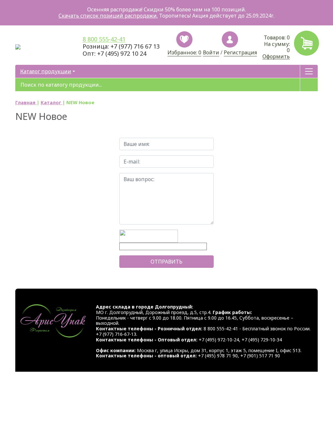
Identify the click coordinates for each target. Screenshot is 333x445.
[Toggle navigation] (309, 71)
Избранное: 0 (184, 52)
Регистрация (240, 53)
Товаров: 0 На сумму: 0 (276, 47)
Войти (211, 53)
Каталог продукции (45, 71)
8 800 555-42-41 (104, 39)
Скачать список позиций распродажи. (108, 15)
